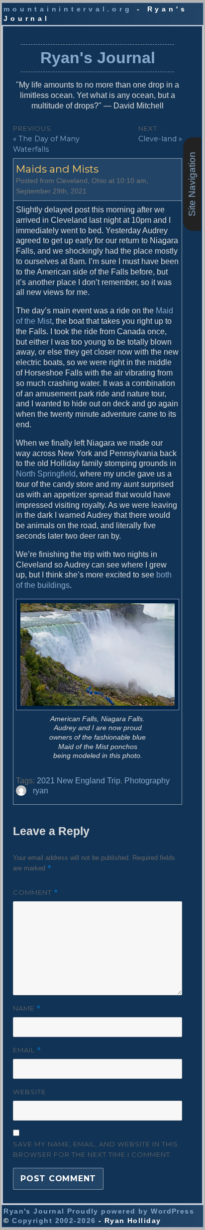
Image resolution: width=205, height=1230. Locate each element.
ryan (40, 790)
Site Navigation (192, 184)
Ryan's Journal (97, 58)
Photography (147, 780)
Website (29, 1092)
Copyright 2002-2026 (54, 1221)
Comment (35, 892)
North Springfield (46, 474)
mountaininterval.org (67, 9)
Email (27, 1050)
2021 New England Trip (78, 780)
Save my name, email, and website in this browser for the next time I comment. (95, 1149)
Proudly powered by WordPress (130, 1211)
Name (27, 1008)
